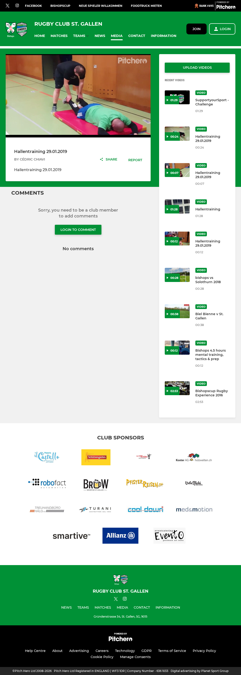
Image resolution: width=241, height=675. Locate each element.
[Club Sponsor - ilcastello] (47, 458)
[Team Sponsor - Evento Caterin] (169, 536)
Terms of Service (172, 651)
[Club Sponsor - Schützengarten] (96, 458)
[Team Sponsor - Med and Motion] (194, 510)
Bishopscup (60, 6)
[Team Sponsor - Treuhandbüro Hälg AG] (47, 510)
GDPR (146, 651)
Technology (125, 651)
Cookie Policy (102, 657)
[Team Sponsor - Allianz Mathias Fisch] (120, 536)
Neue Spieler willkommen (100, 6)
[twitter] (7, 6)
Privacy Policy (204, 651)
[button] (40, 35)
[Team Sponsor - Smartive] (71, 536)
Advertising (79, 651)
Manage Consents (135, 657)
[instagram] (17, 6)
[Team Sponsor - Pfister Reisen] (145, 484)
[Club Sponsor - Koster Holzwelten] (194, 458)
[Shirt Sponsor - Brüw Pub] (96, 484)
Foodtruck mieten (146, 6)
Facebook (33, 6)
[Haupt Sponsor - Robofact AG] (47, 484)
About (57, 651)
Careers (102, 651)
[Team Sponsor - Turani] (96, 510)
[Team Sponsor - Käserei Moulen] (145, 458)
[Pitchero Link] (226, 8)
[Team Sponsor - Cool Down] (145, 510)
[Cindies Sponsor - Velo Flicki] (194, 484)
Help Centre (35, 651)
